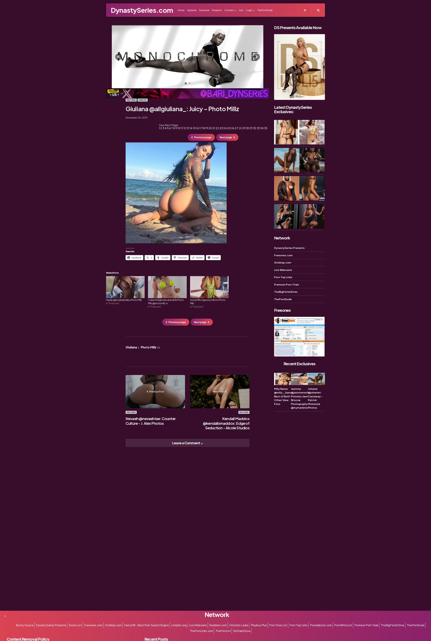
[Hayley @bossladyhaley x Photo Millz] (125, 287)
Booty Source (25, 625)
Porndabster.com (321, 625)
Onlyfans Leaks (238, 625)
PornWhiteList (343, 625)
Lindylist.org (179, 625)
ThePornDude (283, 299)
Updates (143, 100)
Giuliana (132, 347)
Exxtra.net (75, 625)
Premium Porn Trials (286, 284)
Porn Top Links (283, 277)
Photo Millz (150, 347)
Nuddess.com (218, 625)
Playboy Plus (259, 625)
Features (131, 100)
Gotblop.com (282, 262)
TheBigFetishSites (285, 291)
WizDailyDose (242, 631)
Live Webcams (283, 269)
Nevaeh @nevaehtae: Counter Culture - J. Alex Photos (151, 421)
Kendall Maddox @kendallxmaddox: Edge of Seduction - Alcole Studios (226, 423)
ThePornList (223, 631)
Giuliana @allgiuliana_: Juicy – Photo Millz (182, 108)
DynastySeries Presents (289, 247)
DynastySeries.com (142, 10)
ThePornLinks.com (201, 631)
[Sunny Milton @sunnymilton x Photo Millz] (209, 287)
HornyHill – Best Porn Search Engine (146, 625)
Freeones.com (283, 255)
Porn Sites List (278, 625)
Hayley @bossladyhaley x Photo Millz (124, 299)
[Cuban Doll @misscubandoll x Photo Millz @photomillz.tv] (167, 287)
